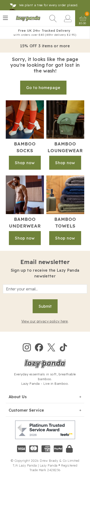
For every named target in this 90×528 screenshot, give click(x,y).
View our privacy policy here (44, 321)
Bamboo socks (25, 147)
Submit (45, 306)
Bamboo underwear (25, 222)
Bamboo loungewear (65, 147)
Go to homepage (43, 87)
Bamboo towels (65, 222)
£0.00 (82, 23)
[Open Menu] (5, 18)
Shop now (25, 162)
